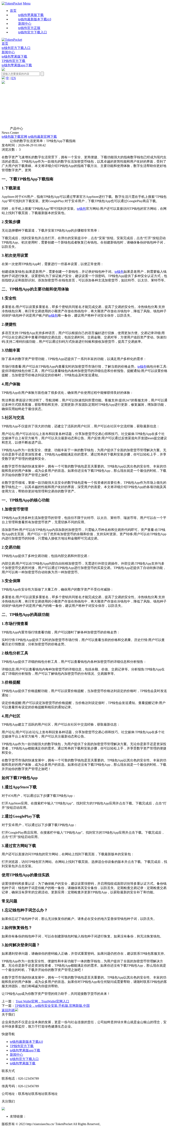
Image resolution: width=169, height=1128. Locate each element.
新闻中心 (8, 52)
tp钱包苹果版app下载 (17, 65)
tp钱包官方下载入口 (16, 48)
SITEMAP (116, 1124)
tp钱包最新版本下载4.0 (26, 1041)
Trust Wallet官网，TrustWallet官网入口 (42, 1001)
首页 (13, 10)
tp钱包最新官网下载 (42, 136)
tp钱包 (81, 208)
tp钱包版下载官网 (14, 136)
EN (13, 78)
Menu (27, 3)
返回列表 (8, 1010)
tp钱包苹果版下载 (14, 56)
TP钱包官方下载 (13, 61)
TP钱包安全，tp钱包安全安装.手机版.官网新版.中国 (52, 1005)
